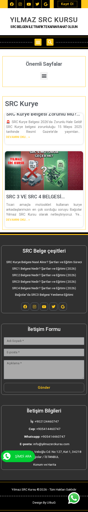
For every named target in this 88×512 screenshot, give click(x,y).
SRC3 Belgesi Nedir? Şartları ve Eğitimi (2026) (44, 281)
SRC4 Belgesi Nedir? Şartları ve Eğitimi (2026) (44, 288)
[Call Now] (7, 456)
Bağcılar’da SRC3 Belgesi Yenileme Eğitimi (44, 294)
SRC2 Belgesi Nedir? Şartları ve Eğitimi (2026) (44, 275)
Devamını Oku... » (18, 137)
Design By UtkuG (44, 502)
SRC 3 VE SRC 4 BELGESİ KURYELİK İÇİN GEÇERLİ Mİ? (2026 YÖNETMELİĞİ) (37, 197)
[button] (38, 42)
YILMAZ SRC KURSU (44, 20)
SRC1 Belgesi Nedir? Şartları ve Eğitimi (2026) (44, 268)
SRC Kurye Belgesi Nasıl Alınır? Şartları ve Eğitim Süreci (44, 262)
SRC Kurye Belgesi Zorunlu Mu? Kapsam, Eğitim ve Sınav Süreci (41, 114)
